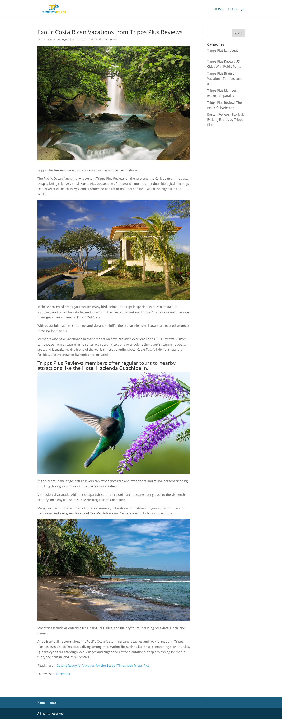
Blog (232, 9)
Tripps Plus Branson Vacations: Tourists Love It (224, 78)
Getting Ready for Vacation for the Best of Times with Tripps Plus (103, 665)
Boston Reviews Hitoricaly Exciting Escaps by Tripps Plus (225, 119)
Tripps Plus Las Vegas (55, 39)
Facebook (63, 674)
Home (218, 9)
